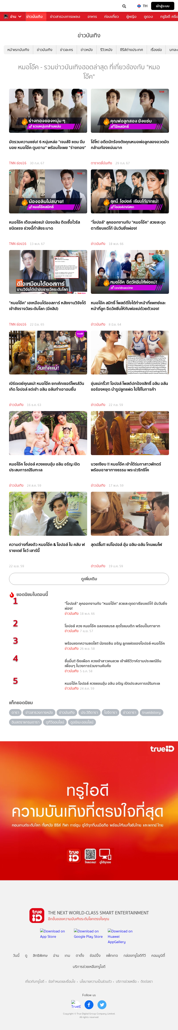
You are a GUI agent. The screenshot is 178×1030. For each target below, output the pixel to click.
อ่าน (13, 16)
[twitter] (102, 1004)
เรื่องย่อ (156, 49)
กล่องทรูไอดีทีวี (135, 955)
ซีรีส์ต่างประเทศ (131, 49)
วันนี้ (16, 955)
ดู (26, 955)
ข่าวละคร (66, 49)
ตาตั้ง (80, 955)
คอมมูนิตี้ (158, 955)
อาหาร (92, 16)
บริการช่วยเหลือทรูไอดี (89, 966)
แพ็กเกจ (112, 955)
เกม (67, 955)
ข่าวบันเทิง (34, 16)
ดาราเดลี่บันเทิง (101, 163)
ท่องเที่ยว (111, 16)
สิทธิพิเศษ (40, 955)
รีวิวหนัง (106, 49)
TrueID (13, 6)
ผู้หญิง (131, 16)
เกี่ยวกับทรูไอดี (34, 981)
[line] (76, 1004)
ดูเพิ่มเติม (89, 578)
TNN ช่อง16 (17, 163)
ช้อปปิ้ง (95, 955)
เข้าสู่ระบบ (162, 6)
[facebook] (89, 1004)
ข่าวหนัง (87, 49)
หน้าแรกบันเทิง (18, 49)
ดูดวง (148, 16)
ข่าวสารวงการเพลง (65, 16)
